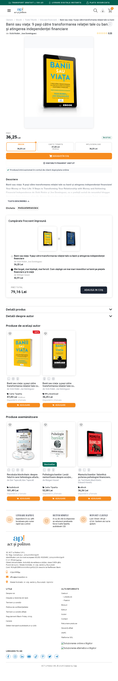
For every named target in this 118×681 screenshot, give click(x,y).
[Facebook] (8, 656)
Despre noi (10, 593)
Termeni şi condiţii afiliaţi (16, 612)
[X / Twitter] (49, 656)
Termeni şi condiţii (13, 602)
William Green (23, 275)
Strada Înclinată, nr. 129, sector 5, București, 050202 (31, 582)
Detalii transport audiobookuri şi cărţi (21, 626)
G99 (75, 666)
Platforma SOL (67, 637)
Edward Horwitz (85, 482)
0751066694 (15, 572)
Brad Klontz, (96, 480)
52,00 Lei (48, 490)
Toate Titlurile (31, 20)
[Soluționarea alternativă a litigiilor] (78, 648)
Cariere (9, 621)
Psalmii (67, 600)
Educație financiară (48, 20)
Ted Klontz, (86, 480)
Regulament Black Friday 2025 (19, 616)
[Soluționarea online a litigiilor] (76, 643)
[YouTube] (29, 656)
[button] (9, 10)
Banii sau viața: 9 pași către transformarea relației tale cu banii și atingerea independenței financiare (22, 384)
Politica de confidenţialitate (17, 607)
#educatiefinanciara (28, 208)
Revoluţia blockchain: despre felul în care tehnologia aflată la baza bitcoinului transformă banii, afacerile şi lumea (23, 476)
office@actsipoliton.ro (18, 577)
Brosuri (64, 605)
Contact (64, 619)
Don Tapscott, (16, 480)
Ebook (19, 20)
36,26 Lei (83, 490)
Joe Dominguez (29, 33)
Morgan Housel (52, 480)
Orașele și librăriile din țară (17, 598)
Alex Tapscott (28, 480)
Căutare (9, 20)
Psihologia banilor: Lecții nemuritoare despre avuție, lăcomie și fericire (57, 476)
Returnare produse (69, 623)
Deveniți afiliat (67, 628)
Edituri (64, 610)
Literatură (68, 597)
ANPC (63, 633)
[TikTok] (36, 656)
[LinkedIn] (22, 656)
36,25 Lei (48, 397)
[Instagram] (15, 656)
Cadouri (64, 593)
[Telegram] (56, 656)
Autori (63, 614)
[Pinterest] (43, 656)
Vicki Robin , (15, 33)
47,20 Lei (12, 397)
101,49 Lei (12, 490)
